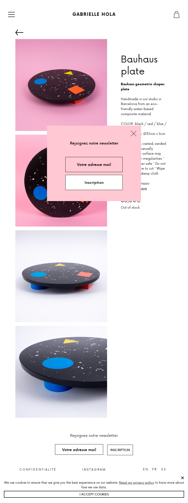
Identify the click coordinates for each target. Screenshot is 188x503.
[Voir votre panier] (176, 14)
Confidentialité (37, 469)
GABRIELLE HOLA (94, 14)
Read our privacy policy (136, 482)
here (143, 188)
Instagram (94, 469)
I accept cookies (94, 494)
